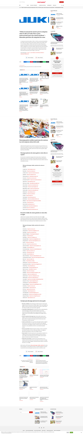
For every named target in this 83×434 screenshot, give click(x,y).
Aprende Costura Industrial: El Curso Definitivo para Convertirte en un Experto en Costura (44, 398)
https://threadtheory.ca (31, 265)
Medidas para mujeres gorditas (59, 26)
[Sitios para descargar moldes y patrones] (53, 53)
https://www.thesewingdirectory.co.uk (34, 240)
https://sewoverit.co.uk (30, 252)
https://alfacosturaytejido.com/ (34, 183)
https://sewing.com (30, 235)
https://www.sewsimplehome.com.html (35, 294)
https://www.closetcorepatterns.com (35, 245)
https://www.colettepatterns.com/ (34, 275)
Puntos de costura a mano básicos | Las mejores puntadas (44, 388)
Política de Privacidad (59, 76)
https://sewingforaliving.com (33, 280)
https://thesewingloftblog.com (33, 282)
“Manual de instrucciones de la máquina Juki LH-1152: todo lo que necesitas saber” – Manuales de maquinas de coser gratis (34, 80)
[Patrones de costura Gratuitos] (41, 2)
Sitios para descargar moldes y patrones (59, 53)
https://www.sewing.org (30, 270)
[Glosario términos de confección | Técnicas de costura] (34, 393)
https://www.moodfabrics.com (32, 237)
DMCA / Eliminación (57, 430)
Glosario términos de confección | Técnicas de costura (34, 398)
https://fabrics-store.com (32, 269)
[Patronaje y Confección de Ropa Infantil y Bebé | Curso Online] (44, 371)
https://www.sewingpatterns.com (36, 264)
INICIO (24, 430)
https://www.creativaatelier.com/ (33, 190)
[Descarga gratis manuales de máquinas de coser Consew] (34, 88)
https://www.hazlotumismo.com (33, 209)
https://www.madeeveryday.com (33, 277)
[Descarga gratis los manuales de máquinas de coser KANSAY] (34, 101)
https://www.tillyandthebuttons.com (35, 255)
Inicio (28, 5)
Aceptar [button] (71, 432)
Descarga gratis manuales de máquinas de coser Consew (34, 92)
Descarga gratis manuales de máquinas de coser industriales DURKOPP (44, 106)
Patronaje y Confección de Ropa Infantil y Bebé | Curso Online (44, 376)
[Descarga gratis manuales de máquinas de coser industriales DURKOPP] (44, 101)
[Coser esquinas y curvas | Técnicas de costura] (23, 383)
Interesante (49, 5)
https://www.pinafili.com (31, 193)
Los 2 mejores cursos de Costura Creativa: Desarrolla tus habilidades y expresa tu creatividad (60, 22)
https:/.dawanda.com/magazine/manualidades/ (33, 200)
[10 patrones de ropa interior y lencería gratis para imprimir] (57, 37)
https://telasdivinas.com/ (31, 181)
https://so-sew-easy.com (31, 285)
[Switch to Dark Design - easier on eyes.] (61, 5)
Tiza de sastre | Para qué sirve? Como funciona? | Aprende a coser (23, 398)
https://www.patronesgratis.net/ (33, 186)
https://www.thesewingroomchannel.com (38, 257)
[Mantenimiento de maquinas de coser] (44, 74)
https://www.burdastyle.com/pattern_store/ (33, 272)
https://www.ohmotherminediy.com (35, 179)
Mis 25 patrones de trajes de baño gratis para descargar (59, 49)
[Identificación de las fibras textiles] (34, 383)
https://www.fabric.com (30, 259)
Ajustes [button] (68, 432)
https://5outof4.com (33, 287)
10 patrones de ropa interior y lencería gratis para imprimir (57, 43)
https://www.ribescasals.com (34, 188)
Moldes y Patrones (33, 5)
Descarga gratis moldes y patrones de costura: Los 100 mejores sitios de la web (30, 66)
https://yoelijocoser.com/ (31, 169)
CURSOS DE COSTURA (42, 5)
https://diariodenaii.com (31, 204)
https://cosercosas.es (30, 202)
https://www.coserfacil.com (30, 207)
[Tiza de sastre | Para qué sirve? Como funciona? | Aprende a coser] (23, 393)
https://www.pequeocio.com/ (31, 174)
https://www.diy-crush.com (31, 289)
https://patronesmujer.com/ (33, 176)
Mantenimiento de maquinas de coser (44, 79)
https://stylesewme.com (31, 297)
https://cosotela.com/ (29, 195)
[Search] (63, 5)
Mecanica (54, 5)
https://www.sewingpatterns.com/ (33, 230)
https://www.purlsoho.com (31, 250)
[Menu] (19, 5)
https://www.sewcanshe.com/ (31, 232)
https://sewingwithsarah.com (33, 267)
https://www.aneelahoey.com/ (32, 274)
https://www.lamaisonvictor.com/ (34, 172)
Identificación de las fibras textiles (33, 388)
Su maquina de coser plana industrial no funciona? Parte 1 (44, 92)
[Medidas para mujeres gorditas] (53, 27)
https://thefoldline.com (30, 247)
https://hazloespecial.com (32, 197)
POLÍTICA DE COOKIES (37, 430)
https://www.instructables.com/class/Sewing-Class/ (35, 279)
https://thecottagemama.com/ (34, 292)
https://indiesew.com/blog (30, 260)
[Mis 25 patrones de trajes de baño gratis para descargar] (53, 49)
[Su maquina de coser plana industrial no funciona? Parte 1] (44, 88)
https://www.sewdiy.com (30, 242)
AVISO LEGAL (44, 430)
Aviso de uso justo (50, 430)
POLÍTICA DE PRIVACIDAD (29, 430)
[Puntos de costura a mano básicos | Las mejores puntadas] (44, 383)
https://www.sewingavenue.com (33, 262)
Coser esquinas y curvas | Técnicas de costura (23, 388)
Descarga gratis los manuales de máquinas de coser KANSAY (34, 105)
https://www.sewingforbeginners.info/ (35, 284)
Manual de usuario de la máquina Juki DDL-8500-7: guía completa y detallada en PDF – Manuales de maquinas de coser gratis (23, 94)
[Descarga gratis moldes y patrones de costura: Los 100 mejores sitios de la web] (53, 18)
